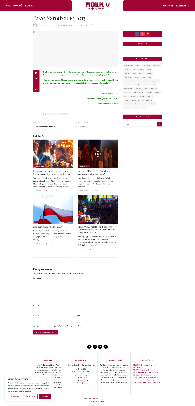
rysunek (150, 96)
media (146, 84)
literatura (127, 84)
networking (128, 88)
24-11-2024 (94, 190)
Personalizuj (15, 397)
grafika (136, 77)
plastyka (149, 92)
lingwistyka (155, 81)
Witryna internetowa (84, 316)
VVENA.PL (65, 114)
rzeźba (126, 100)
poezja (126, 96)
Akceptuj (45, 397)
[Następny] (77, 257)
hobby (144, 77)
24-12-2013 (57, 25)
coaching (156, 65)
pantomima (127, 92)
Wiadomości (68, 25)
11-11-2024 (50, 243)
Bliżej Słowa (146, 65)
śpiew (144, 107)
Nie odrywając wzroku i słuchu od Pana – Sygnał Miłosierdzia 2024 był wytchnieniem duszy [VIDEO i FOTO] (96, 229)
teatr (144, 104)
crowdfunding (139, 69)
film (134, 73)
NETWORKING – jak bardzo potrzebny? (146, 372)
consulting (127, 69)
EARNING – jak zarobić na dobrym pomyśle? (147, 380)
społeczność (128, 104)
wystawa (136, 107)
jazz (150, 77)
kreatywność (128, 81)
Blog (37, 221)
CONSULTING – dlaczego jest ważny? (145, 375)
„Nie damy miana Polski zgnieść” (47, 226)
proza (133, 96)
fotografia (127, 77)
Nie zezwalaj (30, 397)
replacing (141, 96)
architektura (128, 65)
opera (146, 88)
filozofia (141, 73)
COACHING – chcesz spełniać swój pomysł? (147, 382)
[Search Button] (159, 124)
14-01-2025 (50, 190)
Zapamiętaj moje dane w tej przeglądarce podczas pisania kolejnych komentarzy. (64, 326)
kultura (146, 81)
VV (49, 25)
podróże (157, 92)
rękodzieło (135, 100)
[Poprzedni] (73, 257)
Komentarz (38, 278)
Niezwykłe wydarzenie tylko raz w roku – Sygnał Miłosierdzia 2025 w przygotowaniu (51, 172)
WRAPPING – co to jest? (141, 370)
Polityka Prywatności (97, 401)
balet (137, 65)
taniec (137, 104)
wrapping (127, 107)
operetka (154, 88)
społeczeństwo (53, 114)
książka (138, 81)
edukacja (127, 73)
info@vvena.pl (83, 383)
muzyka (153, 84)
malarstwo (137, 84)
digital (149, 69)
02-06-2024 (94, 249)
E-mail (36, 316)
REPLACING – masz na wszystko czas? (145, 377)
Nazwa (36, 306)
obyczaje (138, 88)
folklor (149, 73)
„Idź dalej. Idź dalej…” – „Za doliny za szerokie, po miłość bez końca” (94, 172)
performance (138, 92)
